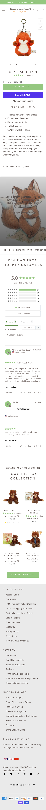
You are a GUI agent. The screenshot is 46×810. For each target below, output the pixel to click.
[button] (35, 393)
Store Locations (13, 622)
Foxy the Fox (12, 510)
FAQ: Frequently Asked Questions (21, 604)
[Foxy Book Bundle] (34, 496)
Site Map (10, 725)
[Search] (33, 9)
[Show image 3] (21, 64)
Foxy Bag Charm (11, 387)
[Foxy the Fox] (12, 496)
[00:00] (23, 38)
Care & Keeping (13, 618)
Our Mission (11, 655)
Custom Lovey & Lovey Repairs (20, 613)
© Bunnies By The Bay (23, 785)
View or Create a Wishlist (17, 641)
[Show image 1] (16, 64)
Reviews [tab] (9, 322)
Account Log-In (12, 595)
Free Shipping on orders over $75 (23, 2)
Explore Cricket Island (16, 665)
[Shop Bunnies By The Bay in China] (16, 759)
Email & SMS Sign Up (16, 711)
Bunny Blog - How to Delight (18, 702)
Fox (38, 197)
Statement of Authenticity (17, 683)
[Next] (35, 64)
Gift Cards (10, 627)
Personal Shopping (14, 698)
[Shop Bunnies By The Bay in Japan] (11, 759)
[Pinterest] (25, 773)
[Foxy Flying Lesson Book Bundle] (12, 539)
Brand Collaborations (15, 730)
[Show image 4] (24, 64)
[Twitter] (11, 773)
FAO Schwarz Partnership (17, 674)
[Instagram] (18, 773)
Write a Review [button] (24, 307)
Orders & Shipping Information (19, 609)
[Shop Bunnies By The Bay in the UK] (6, 759)
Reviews (10, 669)
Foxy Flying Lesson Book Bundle (12, 555)
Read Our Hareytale (15, 660)
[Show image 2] (19, 64)
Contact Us (11, 599)
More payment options (23, 101)
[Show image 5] (27, 64)
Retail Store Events (14, 707)
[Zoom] (40, 21)
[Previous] (11, 64)
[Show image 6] (29, 64)
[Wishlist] (42, 9)
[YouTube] (31, 773)
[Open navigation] (3, 10)
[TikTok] (38, 773)
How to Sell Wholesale (16, 721)
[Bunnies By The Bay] (20, 9)
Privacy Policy (12, 631)
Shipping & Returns (16, 167)
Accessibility (11, 636)
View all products (23, 575)
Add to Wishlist (10, 516)
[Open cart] (37, 9)
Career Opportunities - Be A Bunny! (21, 716)
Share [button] (10, 393)
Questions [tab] (25, 322)
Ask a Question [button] (24, 314)
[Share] (40, 27)
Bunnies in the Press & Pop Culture (22, 678)
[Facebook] (5, 773)
